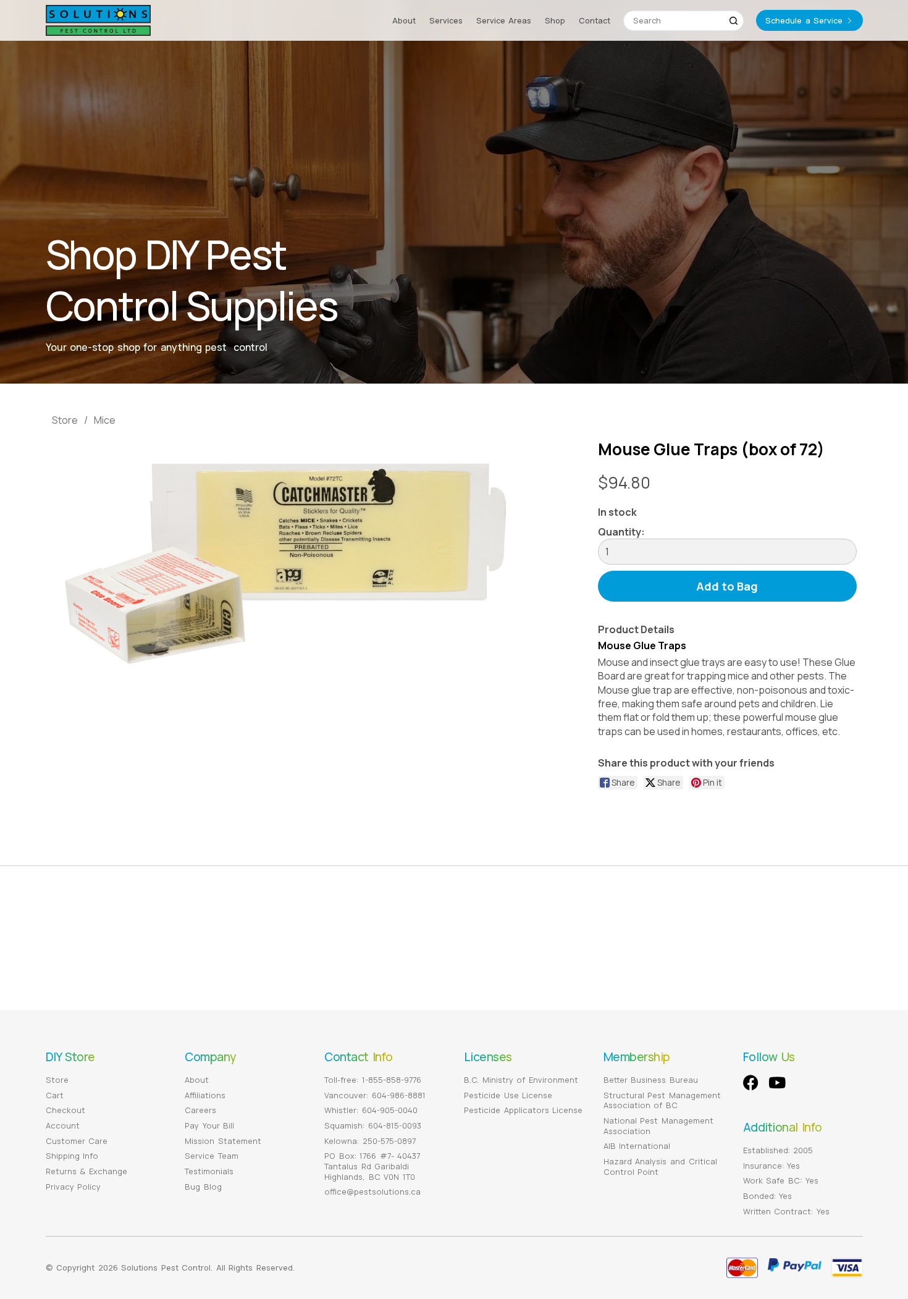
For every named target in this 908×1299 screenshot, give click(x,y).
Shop (555, 20)
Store (65, 420)
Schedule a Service (804, 20)
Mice (105, 420)
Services (446, 20)
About (404, 20)
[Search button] (733, 20)
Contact (594, 20)
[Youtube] (777, 1082)
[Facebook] (751, 1082)
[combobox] (674, 21)
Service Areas (504, 20)
